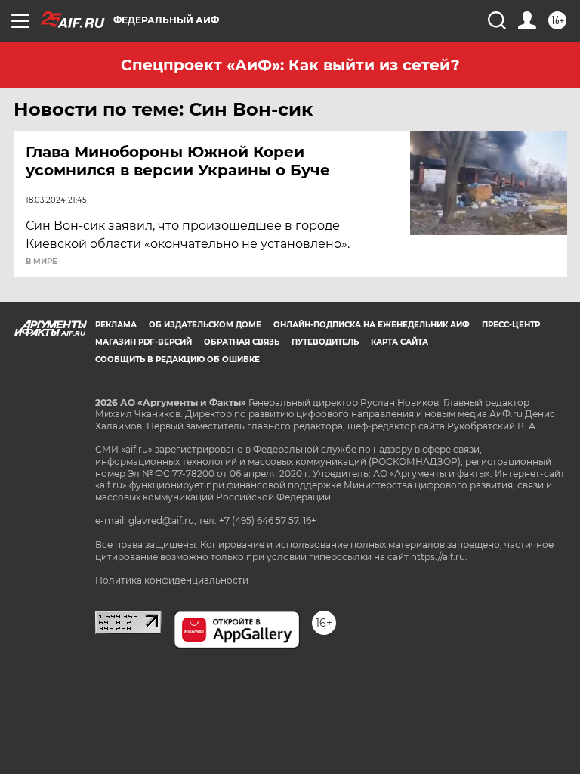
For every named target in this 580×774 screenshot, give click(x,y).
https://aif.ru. (439, 556)
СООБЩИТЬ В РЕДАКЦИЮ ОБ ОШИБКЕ (177, 359)
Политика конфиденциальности (171, 580)
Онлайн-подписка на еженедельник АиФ (371, 325)
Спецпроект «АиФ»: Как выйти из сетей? (290, 65)
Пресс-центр (511, 325)
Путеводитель (325, 342)
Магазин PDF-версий (143, 342)
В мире (41, 261)
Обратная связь (241, 342)
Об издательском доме (205, 325)
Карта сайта (399, 342)
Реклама (116, 325)
